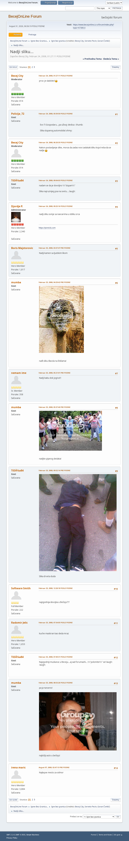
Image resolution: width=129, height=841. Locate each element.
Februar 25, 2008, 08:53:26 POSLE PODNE (56, 682)
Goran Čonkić (103, 41)
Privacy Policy (11, 838)
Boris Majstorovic (22, 248)
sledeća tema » (111, 58)
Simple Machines (32, 835)
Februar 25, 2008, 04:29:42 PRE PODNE (54, 282)
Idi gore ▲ (118, 834)
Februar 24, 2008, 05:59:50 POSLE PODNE (56, 113)
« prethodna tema (92, 58)
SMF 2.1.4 (10, 835)
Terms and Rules (105, 834)
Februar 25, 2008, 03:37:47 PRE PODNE (54, 248)
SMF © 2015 (20, 835)
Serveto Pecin (91, 41)
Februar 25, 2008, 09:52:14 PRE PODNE (54, 470)
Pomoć (94, 834)
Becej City (79, 41)
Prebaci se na (76, 816)
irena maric (18, 767)
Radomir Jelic (19, 622)
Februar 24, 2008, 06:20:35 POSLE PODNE (56, 142)
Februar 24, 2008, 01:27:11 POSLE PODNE (56, 75)
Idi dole (13, 67)
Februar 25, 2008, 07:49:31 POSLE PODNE (56, 657)
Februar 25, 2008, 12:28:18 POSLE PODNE (56, 588)
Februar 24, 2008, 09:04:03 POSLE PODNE (56, 180)
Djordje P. (17, 206)
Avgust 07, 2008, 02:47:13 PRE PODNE (54, 767)
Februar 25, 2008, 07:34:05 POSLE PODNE (56, 622)
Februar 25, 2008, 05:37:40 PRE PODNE (54, 407)
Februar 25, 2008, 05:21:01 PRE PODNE (54, 373)
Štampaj (115, 67)
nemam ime (18, 373)
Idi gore (13, 800)
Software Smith (21, 588)
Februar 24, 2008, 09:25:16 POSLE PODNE (56, 206)
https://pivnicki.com (47, 227)
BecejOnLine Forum (25, 16)
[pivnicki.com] (12, 235)
